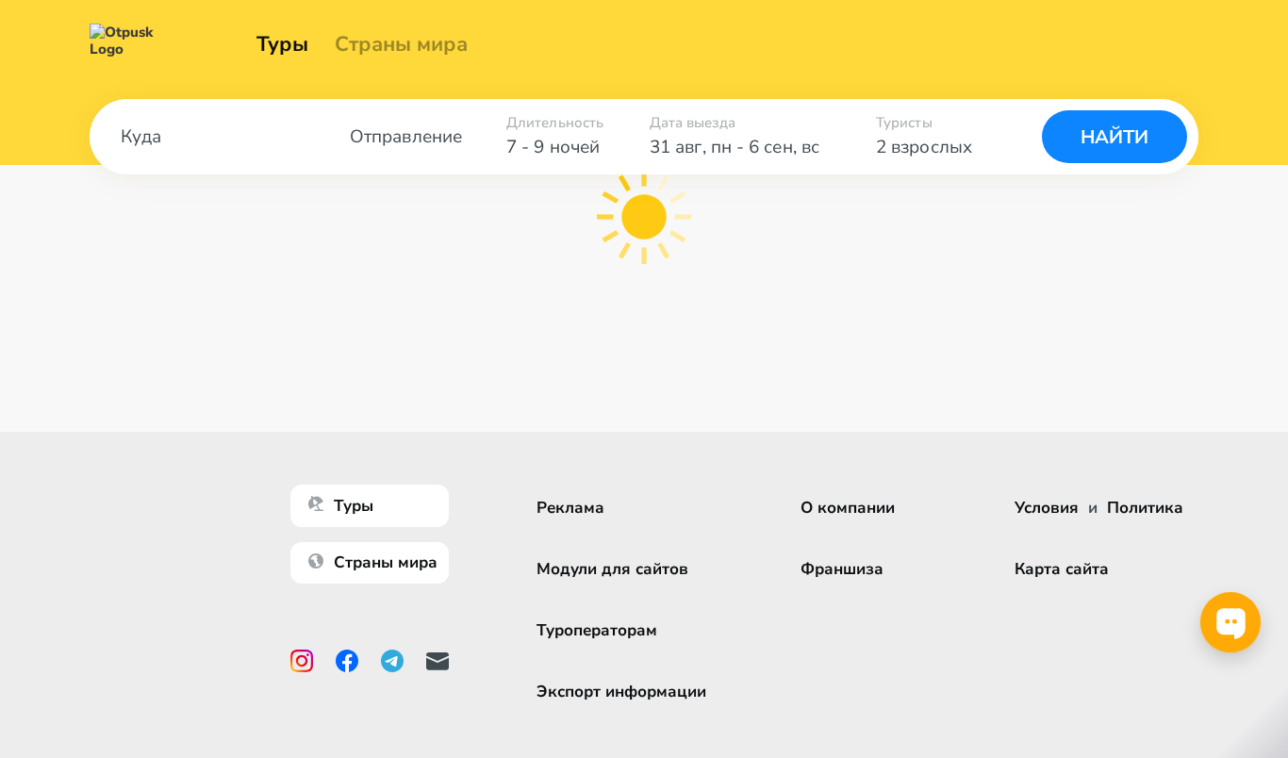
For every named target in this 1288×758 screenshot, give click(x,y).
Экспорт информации (621, 691)
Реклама (570, 508)
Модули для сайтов (612, 569)
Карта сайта (1062, 569)
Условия (1047, 508)
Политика (1145, 508)
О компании (848, 508)
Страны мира (401, 44)
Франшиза (842, 569)
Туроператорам (597, 630)
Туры (282, 44)
